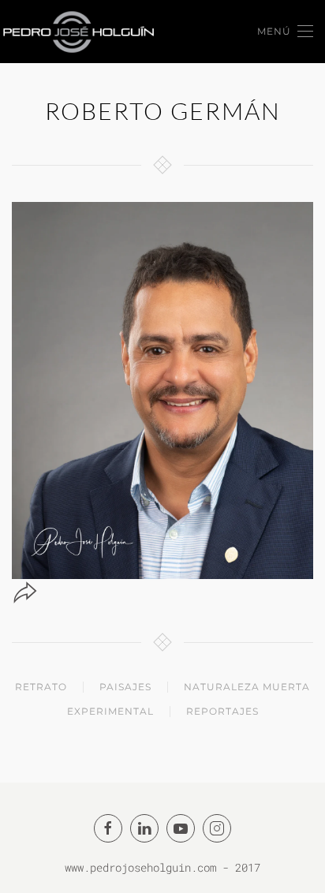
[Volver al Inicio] (79, 31)
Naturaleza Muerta (247, 687)
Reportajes (222, 711)
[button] (285, 31)
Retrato (41, 687)
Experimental (110, 711)
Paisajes (125, 687)
